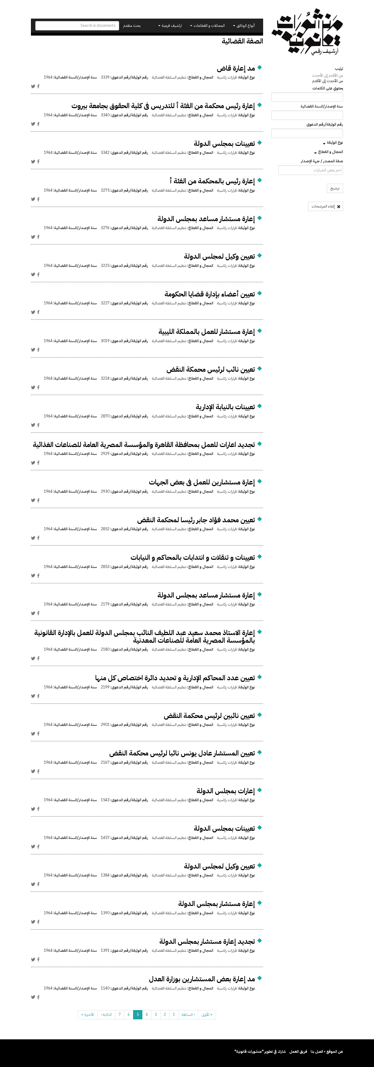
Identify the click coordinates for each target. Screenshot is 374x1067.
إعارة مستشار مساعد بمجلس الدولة (206, 219)
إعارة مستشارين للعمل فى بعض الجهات (202, 482)
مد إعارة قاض (236, 68)
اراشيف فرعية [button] (171, 25)
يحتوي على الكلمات (327, 88)
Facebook (38, 86)
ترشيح (335, 188)
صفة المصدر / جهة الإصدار (322, 161)
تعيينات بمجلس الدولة (224, 144)
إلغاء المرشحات (324, 206)
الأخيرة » (87, 1014)
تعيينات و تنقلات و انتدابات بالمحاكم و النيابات (193, 557)
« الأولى (207, 1014)
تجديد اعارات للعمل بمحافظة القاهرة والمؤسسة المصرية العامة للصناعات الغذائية (144, 445)
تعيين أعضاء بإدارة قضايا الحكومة (210, 294)
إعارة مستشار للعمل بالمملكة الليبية (207, 332)
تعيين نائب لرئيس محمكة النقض (210, 369)
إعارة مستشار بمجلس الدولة (216, 904)
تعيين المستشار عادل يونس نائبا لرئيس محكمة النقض (182, 753)
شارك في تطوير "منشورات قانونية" (260, 1051)
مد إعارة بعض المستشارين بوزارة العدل (202, 979)
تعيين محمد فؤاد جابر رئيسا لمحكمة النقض (196, 520)
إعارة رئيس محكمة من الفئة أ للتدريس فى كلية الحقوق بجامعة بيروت (163, 106)
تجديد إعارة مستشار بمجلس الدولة (207, 941)
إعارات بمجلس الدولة (226, 791)
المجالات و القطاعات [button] (209, 25)
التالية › (106, 1014)
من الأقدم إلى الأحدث (327, 75)
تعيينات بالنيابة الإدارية (225, 407)
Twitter (33, 86)
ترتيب (339, 68)
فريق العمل (298, 1051)
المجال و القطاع (330, 152)
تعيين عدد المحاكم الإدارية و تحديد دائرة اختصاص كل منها (175, 678)
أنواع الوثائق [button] (245, 25)
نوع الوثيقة (335, 142)
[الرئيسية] (307, 32)
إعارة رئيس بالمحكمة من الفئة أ (212, 181)
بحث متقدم (132, 25)
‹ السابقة (188, 1014)
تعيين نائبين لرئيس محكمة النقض (209, 716)
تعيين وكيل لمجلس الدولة (219, 256)
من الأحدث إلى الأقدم (327, 81)
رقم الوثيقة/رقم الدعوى (324, 124)
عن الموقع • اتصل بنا (327, 1051)
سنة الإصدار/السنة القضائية (322, 106)
